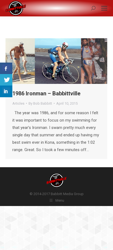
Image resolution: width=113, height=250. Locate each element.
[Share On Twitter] (6, 80)
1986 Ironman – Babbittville (46, 93)
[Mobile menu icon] (104, 8)
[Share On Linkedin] (6, 91)
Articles (18, 103)
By (40, 103)
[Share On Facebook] (6, 68)
